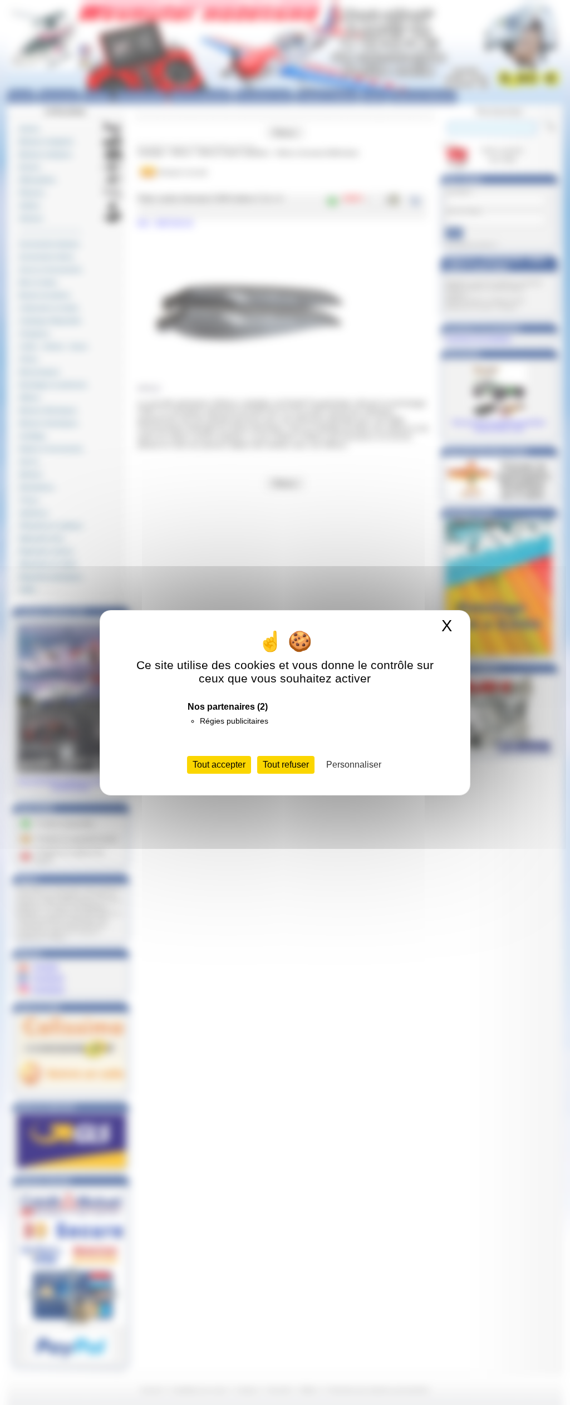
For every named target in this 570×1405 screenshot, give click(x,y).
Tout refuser (286, 764)
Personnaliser (353, 764)
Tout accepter (219, 764)
